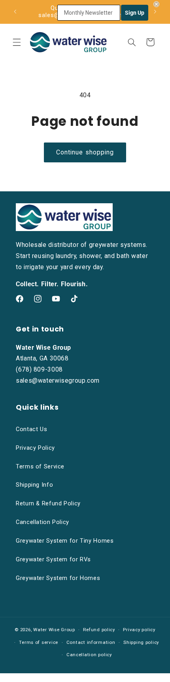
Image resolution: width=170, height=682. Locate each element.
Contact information (90, 642)
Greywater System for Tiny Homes (65, 540)
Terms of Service (40, 466)
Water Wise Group (54, 629)
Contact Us (31, 429)
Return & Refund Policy (48, 503)
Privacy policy (139, 629)
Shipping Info (34, 484)
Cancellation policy (89, 654)
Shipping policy (141, 642)
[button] (17, 42)
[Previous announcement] (15, 11)
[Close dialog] (156, 4)
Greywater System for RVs (53, 559)
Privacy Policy (35, 447)
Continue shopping (85, 152)
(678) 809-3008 (39, 369)
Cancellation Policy (42, 522)
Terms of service (38, 642)
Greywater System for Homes (58, 578)
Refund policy (99, 629)
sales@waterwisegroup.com (58, 380)
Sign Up (134, 13)
